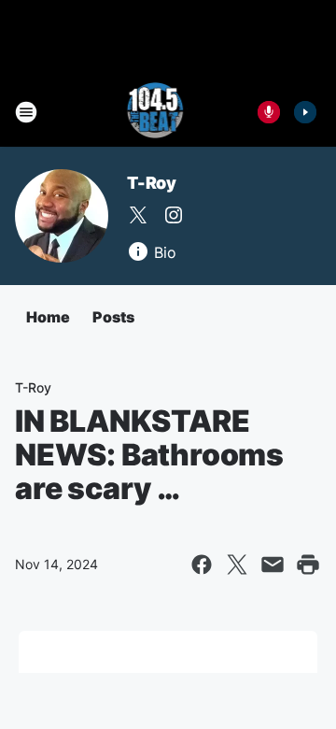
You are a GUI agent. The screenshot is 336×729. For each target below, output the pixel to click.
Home (48, 316)
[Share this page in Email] (272, 564)
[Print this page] (308, 564)
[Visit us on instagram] (173, 215)
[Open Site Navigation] (26, 112)
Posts (113, 316)
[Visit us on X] (138, 215)
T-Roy (151, 183)
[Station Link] (155, 112)
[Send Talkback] (269, 112)
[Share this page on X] (237, 564)
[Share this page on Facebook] (202, 564)
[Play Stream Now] (305, 112)
